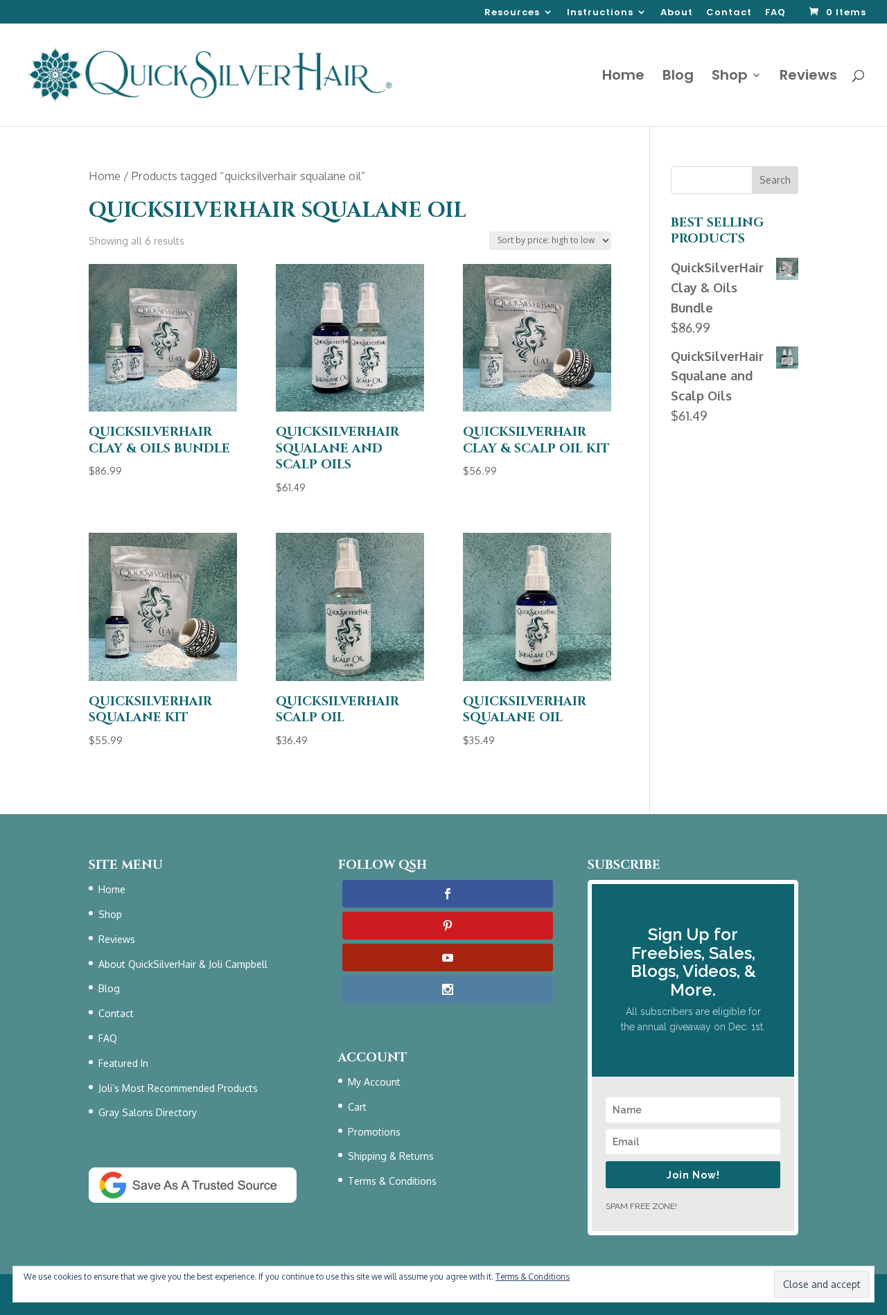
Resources (512, 13)
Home (623, 77)
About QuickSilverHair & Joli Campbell (182, 964)
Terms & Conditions (392, 1181)
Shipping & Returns (391, 1156)
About (676, 13)
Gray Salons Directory (147, 1112)
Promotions (374, 1132)
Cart (357, 1107)
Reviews (808, 77)
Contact (729, 13)
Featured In (123, 1063)
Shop (730, 77)
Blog (678, 77)
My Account (374, 1082)
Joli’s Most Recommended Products (178, 1088)
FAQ (775, 13)
